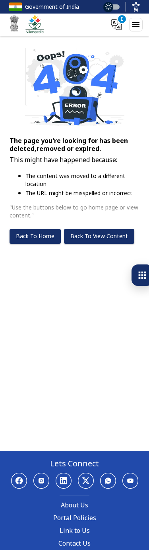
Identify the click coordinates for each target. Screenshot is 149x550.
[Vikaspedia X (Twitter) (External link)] (86, 481)
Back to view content (99, 236)
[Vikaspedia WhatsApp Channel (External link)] (108, 481)
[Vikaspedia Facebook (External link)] (19, 481)
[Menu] (136, 24)
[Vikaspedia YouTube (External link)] (130, 481)
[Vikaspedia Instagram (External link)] (41, 481)
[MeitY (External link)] (14, 25)
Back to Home (35, 236)
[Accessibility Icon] (136, 7)
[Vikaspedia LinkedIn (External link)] (64, 481)
